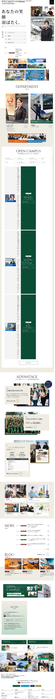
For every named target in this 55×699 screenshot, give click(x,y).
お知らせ (43, 689)
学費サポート (30, 693)
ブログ (42, 693)
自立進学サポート (31, 695)
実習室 (7, 39)
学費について (30, 692)
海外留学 (15, 693)
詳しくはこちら (25, 201)
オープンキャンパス (9, 32)
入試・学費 (30, 689)
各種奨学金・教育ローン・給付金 (33, 696)
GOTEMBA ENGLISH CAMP (18, 692)
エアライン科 (7, 158)
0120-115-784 (10, 616)
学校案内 (2, 693)
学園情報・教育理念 (4, 695)
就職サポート (17, 697)
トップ (2, 689)
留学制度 (16, 689)
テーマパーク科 (19, 161)
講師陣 (7, 35)
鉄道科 (43, 158)
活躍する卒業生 (9, 42)
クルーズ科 (43, 162)
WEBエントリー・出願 (25, 685)
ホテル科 (6, 162)
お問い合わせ (38, 685)
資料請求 (32, 685)
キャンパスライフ (3, 697)
